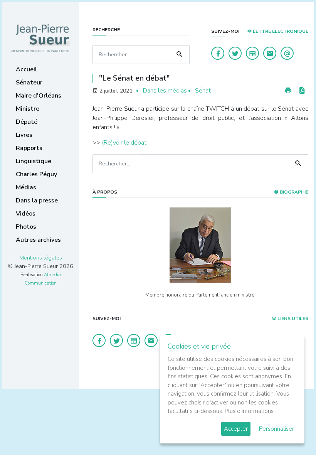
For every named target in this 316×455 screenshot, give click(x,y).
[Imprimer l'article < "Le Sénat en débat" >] (288, 91)
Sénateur (29, 82)
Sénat (203, 90)
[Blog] (252, 53)
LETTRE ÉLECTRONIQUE (280, 31)
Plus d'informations (249, 411)
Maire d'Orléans (38, 95)
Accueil (26, 69)
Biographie (293, 192)
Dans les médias (165, 90)
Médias (26, 187)
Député (26, 122)
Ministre (27, 108)
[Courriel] (287, 53)
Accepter (236, 429)
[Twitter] (235, 53)
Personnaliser (276, 429)
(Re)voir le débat (124, 142)
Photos (26, 226)
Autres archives (38, 240)
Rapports (29, 148)
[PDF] (302, 91)
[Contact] (269, 53)
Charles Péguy (36, 174)
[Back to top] (292, 431)
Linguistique (33, 161)
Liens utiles (292, 318)
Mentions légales (40, 257)
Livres (24, 135)
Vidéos (25, 213)
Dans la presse (37, 200)
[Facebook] (217, 53)
